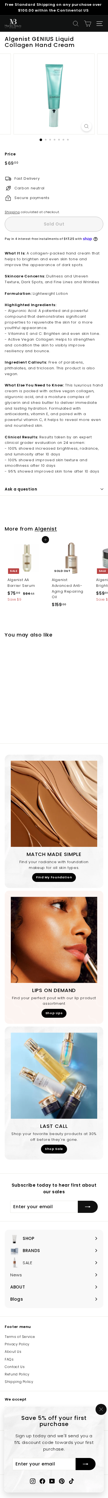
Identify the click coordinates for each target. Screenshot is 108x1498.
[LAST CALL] (54, 1076)
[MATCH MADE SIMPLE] (54, 804)
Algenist (46, 528)
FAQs (9, 1359)
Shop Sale (54, 1149)
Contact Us (15, 1366)
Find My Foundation (54, 877)
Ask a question (21, 489)
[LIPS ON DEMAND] (54, 940)
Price (10, 154)
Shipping (12, 212)
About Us (13, 1351)
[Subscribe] (86, 1464)
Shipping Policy (19, 1381)
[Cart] (87, 23)
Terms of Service (20, 1336)
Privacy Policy (17, 1344)
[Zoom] (86, 126)
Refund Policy (17, 1374)
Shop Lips (54, 1013)
